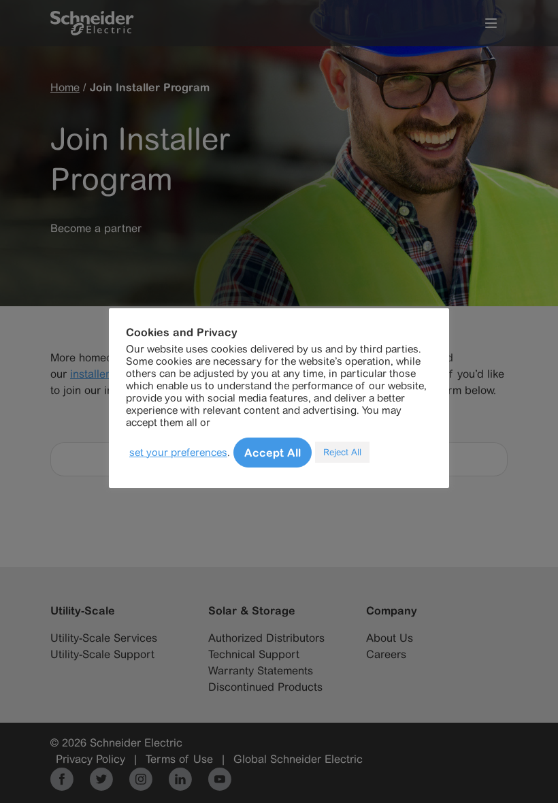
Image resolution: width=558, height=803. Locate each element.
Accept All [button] (272, 452)
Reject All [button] (342, 452)
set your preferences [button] (178, 452)
